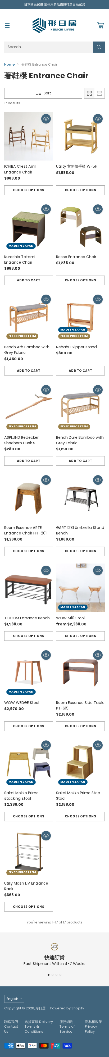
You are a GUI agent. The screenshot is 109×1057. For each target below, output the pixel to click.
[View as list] (99, 93)
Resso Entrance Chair (76, 256)
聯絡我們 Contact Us (11, 1026)
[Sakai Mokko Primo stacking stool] (28, 762)
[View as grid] (89, 93)
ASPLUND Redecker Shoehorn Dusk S (21, 440)
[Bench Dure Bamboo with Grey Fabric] (80, 407)
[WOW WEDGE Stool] (28, 672)
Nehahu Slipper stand (76, 347)
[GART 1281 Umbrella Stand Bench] (80, 497)
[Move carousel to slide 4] (60, 975)
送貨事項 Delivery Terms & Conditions (39, 1026)
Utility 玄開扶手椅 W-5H (76, 166)
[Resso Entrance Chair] (80, 226)
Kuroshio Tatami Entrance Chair (19, 259)
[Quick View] (46, 118)
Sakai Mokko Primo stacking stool (21, 795)
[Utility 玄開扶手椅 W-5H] (80, 136)
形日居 (40, 1008)
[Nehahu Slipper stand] (80, 316)
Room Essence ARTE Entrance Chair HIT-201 (25, 530)
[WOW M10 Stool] (80, 588)
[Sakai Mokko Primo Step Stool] (80, 762)
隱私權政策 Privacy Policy (93, 1026)
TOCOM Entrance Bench (27, 618)
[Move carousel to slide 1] (48, 975)
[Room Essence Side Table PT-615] (80, 672)
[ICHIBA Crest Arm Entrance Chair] (28, 136)
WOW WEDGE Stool (21, 702)
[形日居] (54, 25)
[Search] (99, 47)
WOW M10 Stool (70, 618)
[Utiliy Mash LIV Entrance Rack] (28, 853)
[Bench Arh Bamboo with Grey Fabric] (28, 316)
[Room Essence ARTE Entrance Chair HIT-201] (28, 497)
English (12, 998)
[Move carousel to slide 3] (56, 975)
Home (9, 64)
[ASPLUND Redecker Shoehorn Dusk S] (28, 407)
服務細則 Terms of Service (67, 1026)
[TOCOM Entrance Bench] (28, 588)
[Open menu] (7, 25)
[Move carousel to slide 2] (52, 975)
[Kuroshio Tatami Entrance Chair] (28, 226)
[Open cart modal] (100, 25)
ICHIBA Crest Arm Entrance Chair (20, 169)
